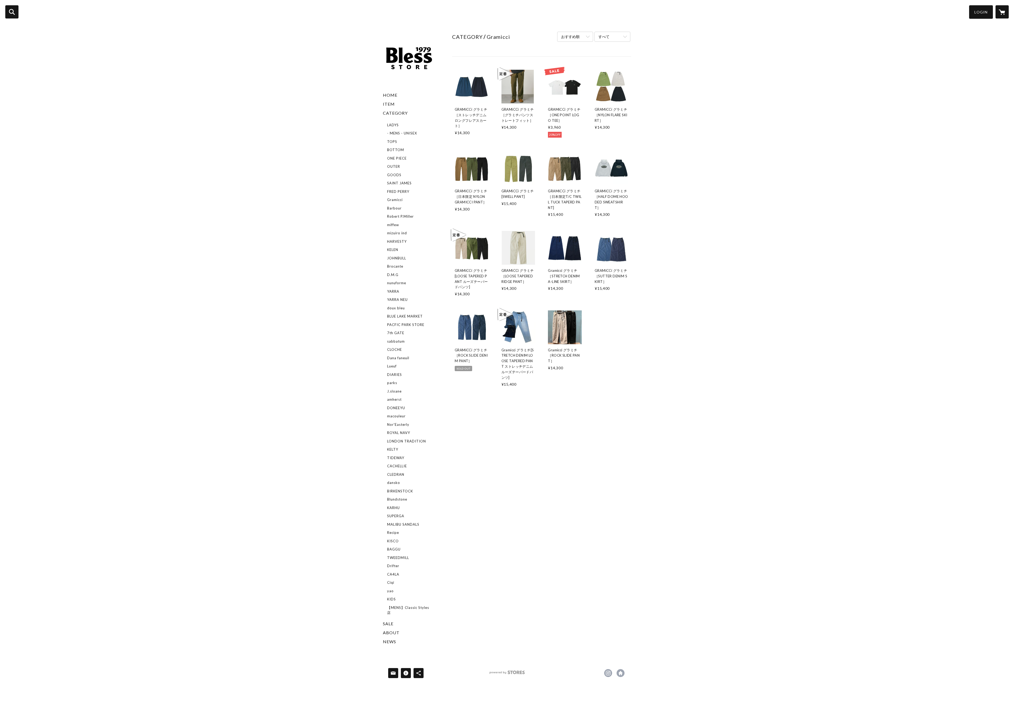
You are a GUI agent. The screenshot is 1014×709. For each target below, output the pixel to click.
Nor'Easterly (398, 424)
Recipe (393, 532)
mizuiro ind (397, 233)
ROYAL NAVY (398, 433)
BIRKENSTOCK (400, 491)
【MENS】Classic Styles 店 (408, 610)
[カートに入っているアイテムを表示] (1002, 11)
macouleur (396, 416)
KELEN (392, 250)
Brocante (395, 266)
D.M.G (392, 275)
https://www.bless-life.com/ (621, 673)
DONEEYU (396, 408)
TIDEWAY (395, 458)
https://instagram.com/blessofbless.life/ (608, 673)
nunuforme (396, 283)
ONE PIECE (397, 158)
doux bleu (396, 308)
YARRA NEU (397, 299)
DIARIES (394, 374)
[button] (981, 12)
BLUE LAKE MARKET (405, 316)
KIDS (391, 599)
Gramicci (395, 200)
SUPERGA (395, 516)
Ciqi (390, 582)
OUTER (393, 166)
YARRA (393, 291)
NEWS (389, 641)
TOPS (392, 141)
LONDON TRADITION (406, 441)
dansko (393, 483)
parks (392, 383)
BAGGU (394, 549)
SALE (388, 623)
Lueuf (392, 366)
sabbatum (396, 341)
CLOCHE (394, 349)
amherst (394, 399)
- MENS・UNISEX (402, 133)
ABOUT (391, 632)
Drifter (393, 566)
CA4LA (393, 574)
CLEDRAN (395, 474)
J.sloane (394, 391)
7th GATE (395, 333)
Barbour (394, 208)
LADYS (393, 125)
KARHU (393, 508)
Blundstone (397, 499)
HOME (390, 94)
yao (390, 591)
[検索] (11, 11)
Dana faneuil (398, 358)
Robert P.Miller (400, 216)
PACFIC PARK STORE (405, 325)
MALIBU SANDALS (403, 524)
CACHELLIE (397, 466)
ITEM (389, 103)
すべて (603, 36)
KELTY (392, 449)
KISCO (393, 541)
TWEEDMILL (398, 558)
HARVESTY (397, 241)
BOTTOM (395, 150)
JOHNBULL (396, 258)
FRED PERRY (398, 191)
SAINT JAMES (399, 183)
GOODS (394, 175)
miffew (393, 225)
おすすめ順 (570, 36)
